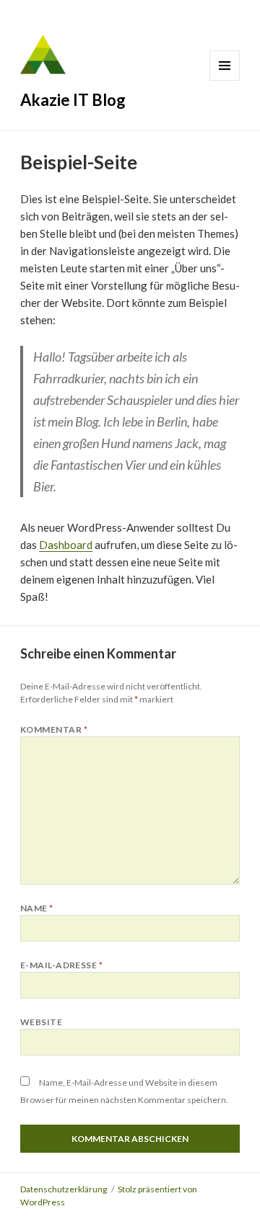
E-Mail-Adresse (61, 965)
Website (41, 1022)
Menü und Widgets (224, 65)
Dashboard (65, 544)
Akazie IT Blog (73, 100)
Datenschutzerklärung (63, 1189)
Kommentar (53, 729)
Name (36, 908)
